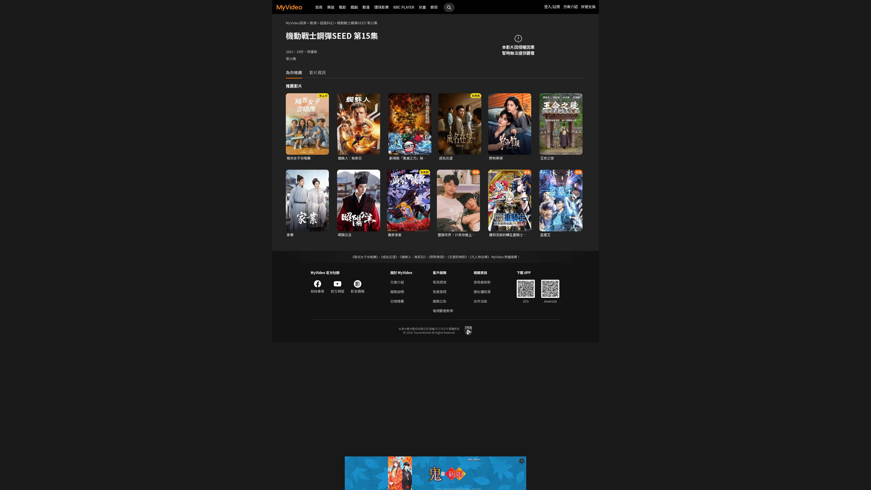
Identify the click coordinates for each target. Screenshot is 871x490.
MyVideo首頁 (296, 22)
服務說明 (397, 291)
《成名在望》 (389, 257)
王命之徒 (547, 158)
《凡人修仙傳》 (480, 257)
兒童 (422, 7)
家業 (290, 234)
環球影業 (381, 7)
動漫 (366, 7)
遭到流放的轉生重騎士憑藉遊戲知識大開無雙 (507, 234)
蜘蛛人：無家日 (350, 158)
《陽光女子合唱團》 (364, 257)
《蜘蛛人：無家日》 (413, 257)
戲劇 (354, 7)
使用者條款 (482, 282)
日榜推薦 (397, 301)
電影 (342, 7)
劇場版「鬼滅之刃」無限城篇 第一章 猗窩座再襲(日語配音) (408, 158)
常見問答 (439, 282)
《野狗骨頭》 (437, 257)
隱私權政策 (482, 291)
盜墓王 (545, 234)
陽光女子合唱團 (299, 158)
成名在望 (446, 158)
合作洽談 (480, 301)
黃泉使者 (394, 234)
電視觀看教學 (443, 310)
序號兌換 (588, 6)
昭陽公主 (345, 234)
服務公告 (439, 301)
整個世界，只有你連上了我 (456, 234)
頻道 (330, 7)
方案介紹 (570, 6)
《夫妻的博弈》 (457, 257)
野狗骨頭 (496, 158)
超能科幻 (327, 22)
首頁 (319, 7)
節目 (434, 7)
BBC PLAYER (403, 7)
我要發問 (439, 291)
